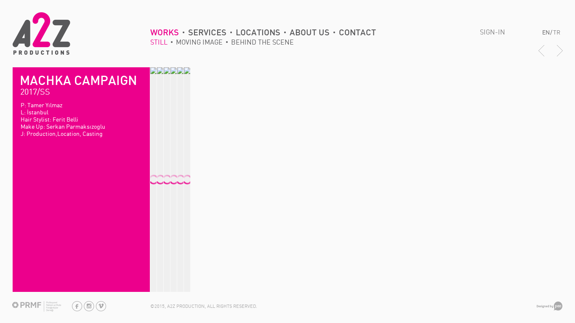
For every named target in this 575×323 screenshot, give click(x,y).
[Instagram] (89, 309)
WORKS (164, 33)
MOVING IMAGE (199, 42)
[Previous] (541, 55)
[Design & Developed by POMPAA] (549, 309)
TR (556, 32)
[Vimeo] (101, 309)
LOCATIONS (258, 33)
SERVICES (207, 33)
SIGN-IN (492, 32)
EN (546, 32)
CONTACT (357, 33)
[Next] (560, 55)
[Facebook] (77, 309)
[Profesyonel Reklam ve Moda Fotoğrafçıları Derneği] (36, 310)
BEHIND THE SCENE (262, 42)
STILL (159, 42)
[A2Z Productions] (41, 53)
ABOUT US (310, 33)
